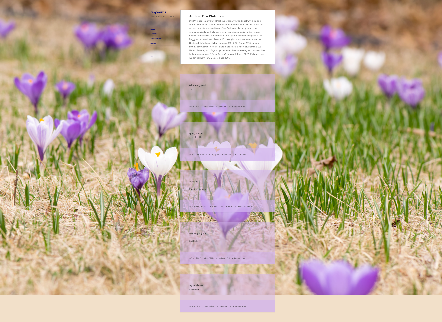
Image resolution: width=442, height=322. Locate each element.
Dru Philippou (211, 106)
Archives (154, 33)
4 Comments (239, 258)
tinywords (158, 12)
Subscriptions (156, 38)
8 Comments (241, 154)
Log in (153, 56)
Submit (153, 43)
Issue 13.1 (226, 306)
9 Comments (239, 106)
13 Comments (246, 206)
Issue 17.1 (225, 258)
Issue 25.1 (225, 106)
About (152, 29)
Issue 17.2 (231, 206)
